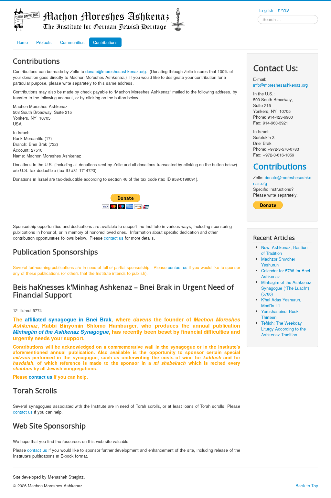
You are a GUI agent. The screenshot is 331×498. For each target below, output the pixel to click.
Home (22, 42)
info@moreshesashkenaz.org (280, 85)
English (266, 10)
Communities (72, 42)
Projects (44, 42)
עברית (283, 10)
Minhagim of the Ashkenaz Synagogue (61, 331)
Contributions (105, 42)
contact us (113, 238)
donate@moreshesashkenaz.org (115, 71)
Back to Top (306, 485)
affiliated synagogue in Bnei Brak (68, 319)
